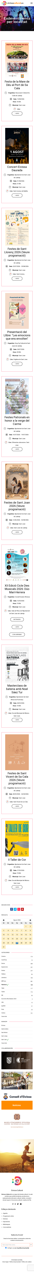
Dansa (3, 963)
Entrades (17, 619)
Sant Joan (4, 1039)
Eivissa (3, 1025)
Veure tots (4, 1016)
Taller (2, 988)
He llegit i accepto (18, 1248)
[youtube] (21, 1204)
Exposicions (4, 967)
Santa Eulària (4, 1029)
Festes (3, 970)
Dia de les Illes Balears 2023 (8, 998)
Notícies (5, 1219)
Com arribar (17, 634)
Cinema (3, 956)
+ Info (17, 113)
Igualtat (3, 1006)
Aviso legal (5, 1262)
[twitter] (18, 1204)
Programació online (8, 1216)
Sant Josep (4, 1036)
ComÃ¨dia (4, 960)
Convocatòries (7, 1227)
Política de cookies (27, 1262)
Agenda (5, 1213)
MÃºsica (3, 981)
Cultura (3, 1013)
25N (2, 1002)
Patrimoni (4, 984)
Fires (2, 1009)
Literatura (3, 977)
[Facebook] (13, 1204)
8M (2, 995)
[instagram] (15, 1204)
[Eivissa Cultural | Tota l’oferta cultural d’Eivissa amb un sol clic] (12, 3)
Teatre (3, 991)
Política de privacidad (14, 1262)
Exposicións (6, 1221)
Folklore (3, 974)
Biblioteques (6, 1224)
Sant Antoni (4, 1032)
